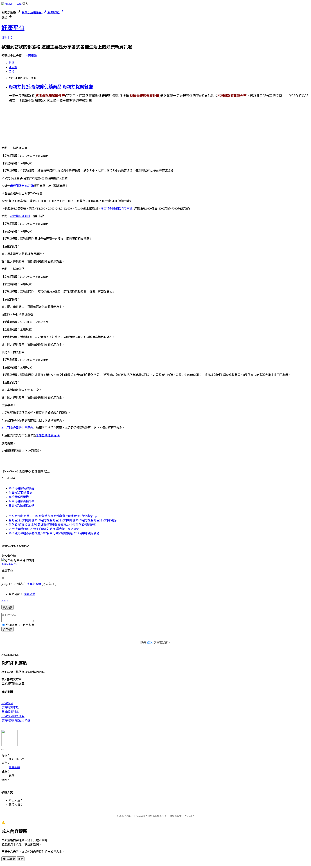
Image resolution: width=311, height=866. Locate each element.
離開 (20, 859)
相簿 (11, 62)
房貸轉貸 (7, 703)
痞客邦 (31, 584)
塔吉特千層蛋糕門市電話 (116, 208)
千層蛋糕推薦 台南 (48, 435)
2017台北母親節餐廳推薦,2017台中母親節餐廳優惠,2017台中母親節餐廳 (54, 533)
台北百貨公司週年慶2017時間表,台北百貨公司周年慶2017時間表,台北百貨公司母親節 (63, 520)
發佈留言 (7, 629)
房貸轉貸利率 (10, 711)
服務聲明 (189, 816)
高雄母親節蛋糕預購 (22, 505)
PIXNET (129, 816)
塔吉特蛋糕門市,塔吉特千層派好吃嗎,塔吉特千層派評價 (44, 528)
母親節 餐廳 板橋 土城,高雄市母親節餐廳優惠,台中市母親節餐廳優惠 (52, 524)
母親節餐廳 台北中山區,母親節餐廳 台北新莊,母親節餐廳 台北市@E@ (53, 516)
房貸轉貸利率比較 (12, 716)
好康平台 (12, 28)
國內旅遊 (29, 594)
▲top (4, 600)
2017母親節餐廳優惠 (22, 488)
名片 (11, 71)
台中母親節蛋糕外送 (22, 501)
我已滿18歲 (9, 859)
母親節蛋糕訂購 (20, 216)
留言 (39, 584)
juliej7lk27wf (9, 563)
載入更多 (7, 607)
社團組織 (31, 55)
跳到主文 (7, 37)
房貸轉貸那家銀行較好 (15, 720)
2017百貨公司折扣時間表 (17, 427)
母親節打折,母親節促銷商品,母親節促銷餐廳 (51, 86)
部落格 (13, 67)
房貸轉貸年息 (10, 707)
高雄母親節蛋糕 (19, 496)
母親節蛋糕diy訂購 (22, 185)
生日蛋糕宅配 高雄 (20, 492)
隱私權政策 (176, 816)
